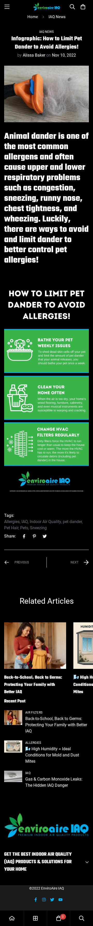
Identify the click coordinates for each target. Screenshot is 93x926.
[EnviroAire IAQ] (46, 6)
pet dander (72, 521)
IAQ (24, 521)
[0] (58, 918)
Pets (24, 527)
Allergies (12, 521)
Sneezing (38, 527)
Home (32, 16)
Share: (10, 536)
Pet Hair (11, 527)
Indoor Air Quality (45, 521)
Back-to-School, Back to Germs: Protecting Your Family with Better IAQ (33, 684)
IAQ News (57, 16)
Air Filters (33, 712)
